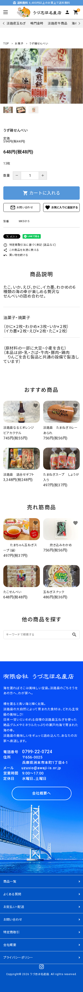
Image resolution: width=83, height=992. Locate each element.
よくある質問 (12, 894)
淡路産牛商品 (57, 23)
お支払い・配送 (13, 907)
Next (78, 23)
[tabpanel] (41, 76)
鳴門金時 (36, 23)
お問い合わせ (21, 207)
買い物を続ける (15, 255)
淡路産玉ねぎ (16, 23)
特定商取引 (11, 932)
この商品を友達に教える (21, 250)
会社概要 (9, 945)
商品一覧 (9, 881)
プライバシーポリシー (18, 957)
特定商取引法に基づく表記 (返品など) (29, 244)
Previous (4, 23)
